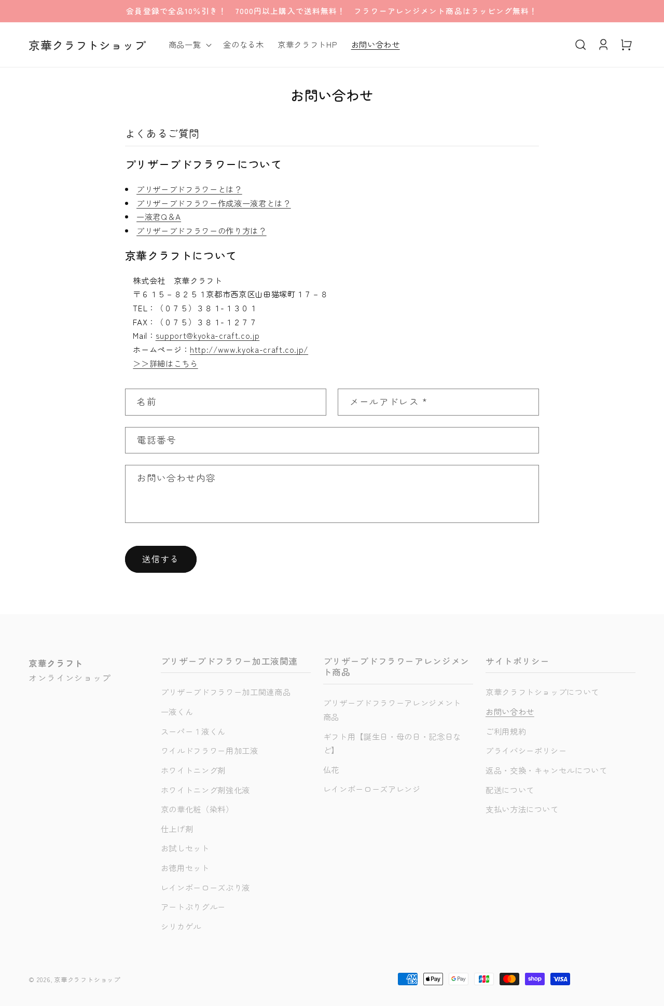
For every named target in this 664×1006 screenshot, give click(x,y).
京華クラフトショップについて (542, 691)
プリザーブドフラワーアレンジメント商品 (392, 709)
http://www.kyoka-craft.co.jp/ (249, 349)
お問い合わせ (510, 711)
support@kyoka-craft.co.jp (208, 335)
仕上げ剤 (177, 828)
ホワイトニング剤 (193, 770)
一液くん (177, 711)
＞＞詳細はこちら (165, 363)
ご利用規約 (506, 731)
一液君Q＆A (158, 216)
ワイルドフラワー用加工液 (209, 750)
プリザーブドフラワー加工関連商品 (226, 691)
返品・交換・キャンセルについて (546, 770)
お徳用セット (185, 867)
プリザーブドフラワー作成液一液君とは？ (213, 203)
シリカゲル (181, 926)
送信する (160, 559)
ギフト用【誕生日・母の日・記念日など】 (392, 743)
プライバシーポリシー (526, 750)
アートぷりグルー (193, 906)
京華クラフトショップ (87, 979)
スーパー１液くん (193, 731)
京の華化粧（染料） (197, 809)
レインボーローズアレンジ (372, 788)
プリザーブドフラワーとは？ (189, 189)
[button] (189, 45)
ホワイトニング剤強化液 (205, 789)
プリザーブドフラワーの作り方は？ (201, 230)
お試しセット (185, 847)
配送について (510, 789)
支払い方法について (522, 809)
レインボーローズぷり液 (205, 887)
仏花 (331, 769)
